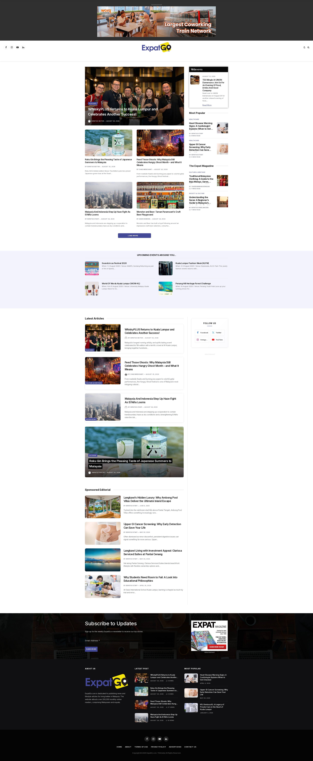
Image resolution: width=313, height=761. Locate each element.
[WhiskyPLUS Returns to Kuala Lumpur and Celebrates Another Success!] (134, 96)
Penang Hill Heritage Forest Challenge (193, 283)
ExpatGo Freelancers (200, 207)
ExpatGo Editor (97, 121)
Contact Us (190, 747)
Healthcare (194, 119)
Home (119, 747)
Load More (133, 236)
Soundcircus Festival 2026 (114, 263)
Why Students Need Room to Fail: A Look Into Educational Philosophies (150, 579)
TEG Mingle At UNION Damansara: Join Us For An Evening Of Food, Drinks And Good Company (213, 85)
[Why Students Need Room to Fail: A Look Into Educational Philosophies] (103, 586)
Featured (92, 103)
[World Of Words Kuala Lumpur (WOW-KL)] (92, 288)
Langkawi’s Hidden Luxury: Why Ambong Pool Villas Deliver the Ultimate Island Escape (151, 499)
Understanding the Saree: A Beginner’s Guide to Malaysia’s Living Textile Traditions (201, 200)
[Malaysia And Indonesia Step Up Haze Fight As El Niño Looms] (108, 195)
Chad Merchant (145, 169)
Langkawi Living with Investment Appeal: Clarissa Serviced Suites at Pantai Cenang (153, 552)
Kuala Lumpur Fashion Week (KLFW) (192, 263)
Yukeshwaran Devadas (200, 186)
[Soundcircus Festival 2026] (92, 268)
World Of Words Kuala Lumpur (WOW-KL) (121, 283)
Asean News (91, 419)
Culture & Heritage (197, 172)
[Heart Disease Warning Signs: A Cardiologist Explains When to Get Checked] (222, 127)
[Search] (308, 47)
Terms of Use (141, 747)
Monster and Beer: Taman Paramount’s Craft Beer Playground (159, 213)
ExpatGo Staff (93, 219)
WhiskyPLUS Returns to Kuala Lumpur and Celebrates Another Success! (123, 111)
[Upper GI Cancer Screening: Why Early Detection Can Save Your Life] (222, 148)
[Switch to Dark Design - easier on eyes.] (304, 47)
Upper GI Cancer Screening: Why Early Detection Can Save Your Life (200, 147)
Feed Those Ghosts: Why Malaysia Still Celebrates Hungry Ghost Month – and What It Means (159, 162)
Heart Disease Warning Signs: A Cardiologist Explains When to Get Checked (200, 126)
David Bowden (144, 219)
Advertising (175, 747)
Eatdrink (92, 455)
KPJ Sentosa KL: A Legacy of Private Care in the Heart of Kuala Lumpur (212, 706)
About (128, 747)
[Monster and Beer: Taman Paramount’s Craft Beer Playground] (160, 195)
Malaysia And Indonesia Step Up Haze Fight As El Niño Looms (107, 213)
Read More (207, 105)
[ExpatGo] (156, 47)
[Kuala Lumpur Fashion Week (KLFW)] (166, 268)
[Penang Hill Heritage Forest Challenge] (166, 288)
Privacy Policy (158, 747)
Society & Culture (196, 193)
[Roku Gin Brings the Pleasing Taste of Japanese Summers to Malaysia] (108, 143)
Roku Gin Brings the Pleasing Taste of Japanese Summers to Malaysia (108, 161)
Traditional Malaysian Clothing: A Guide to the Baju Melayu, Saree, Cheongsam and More (201, 179)
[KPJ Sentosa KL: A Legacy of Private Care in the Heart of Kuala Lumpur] (191, 707)
